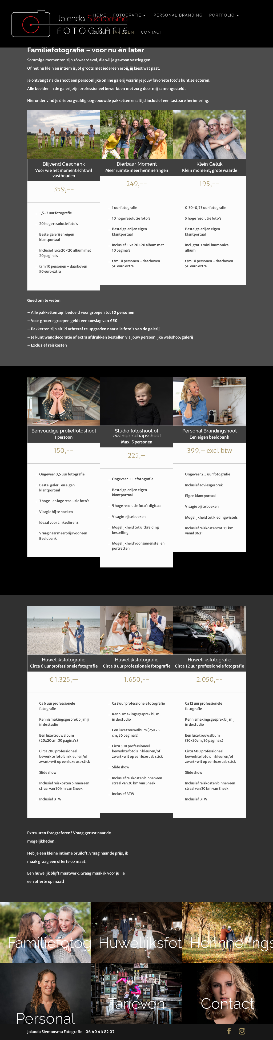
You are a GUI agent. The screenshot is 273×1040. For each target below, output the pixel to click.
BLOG (99, 32)
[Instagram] (242, 1031)
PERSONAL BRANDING (178, 15)
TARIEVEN (123, 32)
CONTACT (151, 32)
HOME (100, 15)
